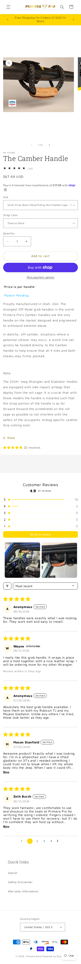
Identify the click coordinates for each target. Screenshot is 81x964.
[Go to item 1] (22, 560)
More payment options (40, 277)
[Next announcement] (73, 19)
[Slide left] (31, 145)
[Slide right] (49, 145)
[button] (8, 6)
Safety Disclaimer (20, 882)
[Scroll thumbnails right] (73, 560)
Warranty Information (23, 891)
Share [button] (11, 437)
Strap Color (10, 215)
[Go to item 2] (59, 560)
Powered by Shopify (53, 956)
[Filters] (7, 586)
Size (5, 197)
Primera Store (34, 956)
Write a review (40, 534)
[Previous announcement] (7, 19)
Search (12, 873)
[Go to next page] (58, 841)
